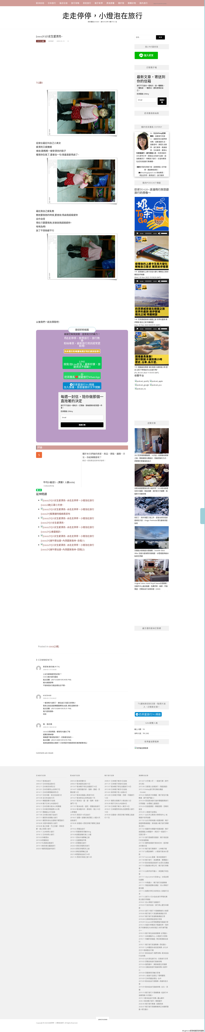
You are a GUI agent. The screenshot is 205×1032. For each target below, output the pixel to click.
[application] (151, 233)
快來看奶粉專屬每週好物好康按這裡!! (82, 351)
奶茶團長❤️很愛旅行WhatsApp (82, 377)
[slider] (164, 233)
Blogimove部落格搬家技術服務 (193, 1031)
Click (202, 516)
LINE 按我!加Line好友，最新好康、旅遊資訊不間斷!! (82, 364)
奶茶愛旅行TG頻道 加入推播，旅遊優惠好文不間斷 (82, 385)
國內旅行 (144, 3)
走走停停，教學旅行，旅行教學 (152, 175)
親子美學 (99, 3)
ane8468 (47, 695)
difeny (51, 41)
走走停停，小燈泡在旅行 (102, 16)
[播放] (137, 233)
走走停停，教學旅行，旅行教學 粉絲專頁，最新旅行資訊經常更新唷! (82, 342)
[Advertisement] (82, 63)
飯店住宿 (64, 3)
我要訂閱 (82, 425)
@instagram (102, 1019)
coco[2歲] (40, 41)
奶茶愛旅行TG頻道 (149, 714)
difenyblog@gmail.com (148, 172)
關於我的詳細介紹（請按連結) (150, 167)
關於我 (121, 3)
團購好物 (132, 3)
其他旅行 (87, 3)
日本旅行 (52, 3)
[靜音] (159, 233)
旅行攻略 (75, 3)
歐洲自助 (40, 3)
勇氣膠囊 (110, 3)
